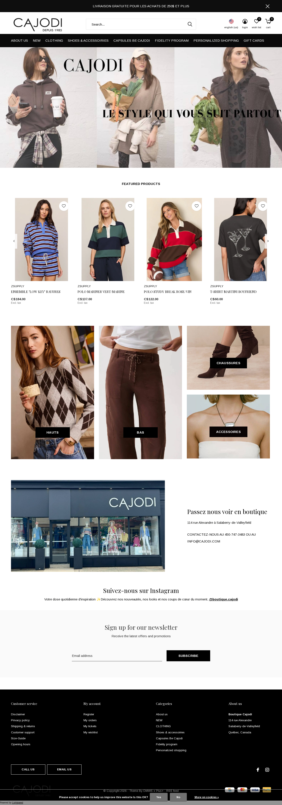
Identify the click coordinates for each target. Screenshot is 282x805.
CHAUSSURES (228, 363)
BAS (140, 432)
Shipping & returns (23, 726)
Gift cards (254, 40)
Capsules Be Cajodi (131, 40)
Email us (64, 769)
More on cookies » (207, 797)
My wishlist (90, 732)
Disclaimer (18, 714)
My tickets (89, 726)
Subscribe (188, 656)
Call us (28, 769)
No (178, 797)
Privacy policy (20, 720)
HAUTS (52, 432)
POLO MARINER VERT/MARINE (101, 291)
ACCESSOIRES (228, 432)
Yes (158, 797)
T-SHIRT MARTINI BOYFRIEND (233, 291)
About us (19, 40)
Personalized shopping (216, 40)
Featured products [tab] (141, 184)
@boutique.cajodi (223, 599)
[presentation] (14, 241)
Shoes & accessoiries (88, 40)
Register (88, 714)
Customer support (22, 732)
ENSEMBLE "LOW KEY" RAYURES (35, 291)
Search (190, 24)
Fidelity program (172, 40)
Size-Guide (18, 738)
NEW (37, 40)
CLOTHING (54, 40)
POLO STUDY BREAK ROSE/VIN (167, 291)
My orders (90, 720)
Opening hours (20, 744)
